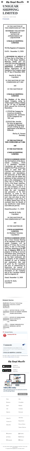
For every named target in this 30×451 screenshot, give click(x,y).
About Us (8, 418)
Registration (21, 421)
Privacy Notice (22, 424)
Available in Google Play (15, 370)
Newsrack (21, 412)
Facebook (9, 433)
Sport (7, 405)
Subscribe (8, 424)
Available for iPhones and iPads (16, 366)
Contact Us (8, 421)
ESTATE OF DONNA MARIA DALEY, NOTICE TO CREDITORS (17, 319)
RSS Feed (21, 437)
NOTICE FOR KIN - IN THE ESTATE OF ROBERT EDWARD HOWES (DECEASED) (18, 312)
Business (8, 402)
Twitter (9, 437)
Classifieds (21, 402)
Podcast (21, 440)
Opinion (8, 412)
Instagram (9, 440)
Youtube (22, 433)
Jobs (20, 399)
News (7, 399)
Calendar (21, 408)
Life (7, 408)
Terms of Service (22, 427)
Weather (20, 405)
